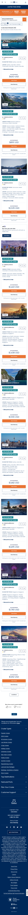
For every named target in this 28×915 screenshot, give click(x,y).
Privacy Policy (14, 869)
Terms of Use (14, 871)
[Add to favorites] (20, 58)
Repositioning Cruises (7, 764)
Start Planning (14, 822)
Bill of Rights (14, 882)
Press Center (14, 888)
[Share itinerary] (24, 58)
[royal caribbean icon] (14, 904)
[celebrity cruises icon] (14, 908)
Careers (14, 874)
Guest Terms (14, 866)
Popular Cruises (5, 733)
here (18, 723)
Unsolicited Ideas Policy (14, 890)
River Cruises (4, 773)
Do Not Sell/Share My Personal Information (14, 893)
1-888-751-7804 (14, 817)
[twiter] (17, 827)
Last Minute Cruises (6, 742)
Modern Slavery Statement (14, 877)
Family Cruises (5, 757)
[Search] (5, 2)
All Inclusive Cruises (6, 739)
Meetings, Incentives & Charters (9, 770)
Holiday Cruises (5, 748)
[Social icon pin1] (7, 827)
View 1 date (14, 80)
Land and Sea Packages (7, 767)
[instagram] (14, 827)
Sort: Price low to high (14, 24)
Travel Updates (14, 885)
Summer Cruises (5, 761)
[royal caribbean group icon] (13, 901)
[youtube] (21, 827)
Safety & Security (14, 879)
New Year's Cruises (6, 754)
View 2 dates (14, 356)
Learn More (6, 235)
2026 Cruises (4, 736)
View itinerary (14, 84)
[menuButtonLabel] (2, 2)
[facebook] (10, 827)
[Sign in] (25, 2)
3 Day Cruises (5, 745)
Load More (14, 694)
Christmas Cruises (6, 751)
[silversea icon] (14, 912)
